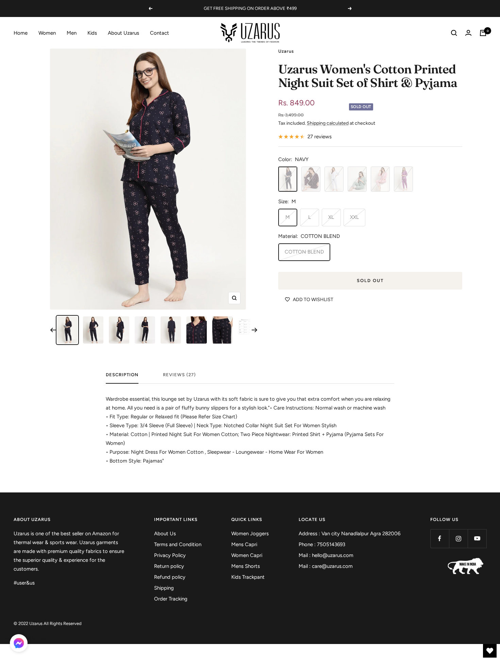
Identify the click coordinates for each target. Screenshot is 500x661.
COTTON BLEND (304, 252)
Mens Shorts (245, 566)
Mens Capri (244, 544)
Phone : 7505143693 (322, 544)
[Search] (454, 33)
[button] (19, 644)
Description (122, 374)
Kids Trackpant (248, 577)
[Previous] (53, 330)
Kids (92, 33)
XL (331, 217)
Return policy (169, 566)
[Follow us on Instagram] (458, 538)
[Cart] (483, 33)
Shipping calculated (328, 123)
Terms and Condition (177, 544)
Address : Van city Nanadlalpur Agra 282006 (349, 533)
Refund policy (169, 577)
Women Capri (246, 555)
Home (21, 33)
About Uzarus (123, 33)
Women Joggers (250, 533)
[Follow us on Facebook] (439, 538)
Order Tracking (170, 599)
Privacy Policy (170, 555)
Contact (159, 33)
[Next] (254, 330)
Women (47, 33)
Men (72, 33)
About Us (165, 533)
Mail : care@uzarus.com (326, 566)
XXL (354, 217)
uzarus (286, 51)
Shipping (164, 588)
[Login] (468, 33)
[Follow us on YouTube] (477, 538)
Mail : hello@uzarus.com (326, 555)
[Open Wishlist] (490, 651)
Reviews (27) (179, 374)
